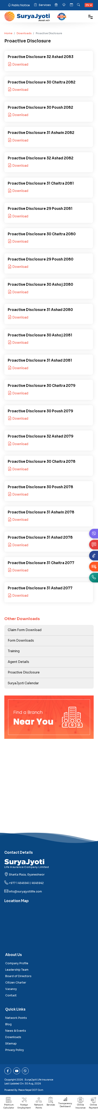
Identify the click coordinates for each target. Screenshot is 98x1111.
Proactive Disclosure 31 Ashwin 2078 (41, 512)
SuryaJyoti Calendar (23, 683)
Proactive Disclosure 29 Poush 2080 (40, 259)
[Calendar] (71, 5)
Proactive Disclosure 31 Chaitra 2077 (41, 563)
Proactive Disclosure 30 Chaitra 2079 (41, 385)
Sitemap (11, 1043)
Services (45, 5)
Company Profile (16, 963)
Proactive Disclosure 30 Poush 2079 (40, 411)
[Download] (64, 5)
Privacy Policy (14, 1050)
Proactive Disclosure (24, 672)
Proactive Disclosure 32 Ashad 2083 (40, 57)
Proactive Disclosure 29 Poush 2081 (40, 208)
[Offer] (56, 5)
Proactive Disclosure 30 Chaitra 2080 (42, 234)
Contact (11, 995)
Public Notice (21, 5)
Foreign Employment (24, 1106)
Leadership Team (16, 969)
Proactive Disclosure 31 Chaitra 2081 (41, 183)
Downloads (24, 33)
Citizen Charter (15, 982)
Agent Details (18, 662)
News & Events (15, 1030)
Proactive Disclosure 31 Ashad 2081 (40, 360)
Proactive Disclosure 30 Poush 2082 (40, 107)
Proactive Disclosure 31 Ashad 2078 (40, 537)
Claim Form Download (24, 630)
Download (20, 64)
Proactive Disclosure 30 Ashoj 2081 (40, 335)
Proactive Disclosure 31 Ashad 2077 (40, 588)
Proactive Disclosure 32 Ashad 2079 (40, 436)
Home (8, 33)
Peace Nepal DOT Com (30, 1090)
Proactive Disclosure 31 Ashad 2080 (40, 310)
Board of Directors (18, 976)
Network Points (38, 1106)
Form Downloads (21, 641)
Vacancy (11, 989)
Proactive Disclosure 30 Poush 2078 (40, 487)
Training (14, 651)
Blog (8, 1024)
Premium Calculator (8, 1106)
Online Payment (93, 1106)
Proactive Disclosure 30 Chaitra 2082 (41, 82)
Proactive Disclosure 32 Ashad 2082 (40, 158)
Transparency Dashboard (65, 1105)
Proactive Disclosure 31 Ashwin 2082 (41, 132)
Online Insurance (80, 1106)
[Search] (79, 5)
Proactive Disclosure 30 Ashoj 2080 (40, 284)
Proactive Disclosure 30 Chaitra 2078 (41, 461)
